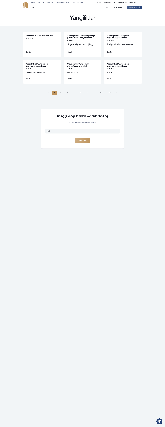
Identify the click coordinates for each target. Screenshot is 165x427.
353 (109, 93)
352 (101, 93)
